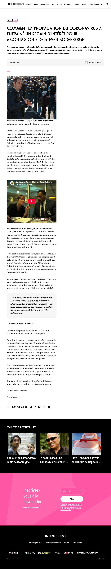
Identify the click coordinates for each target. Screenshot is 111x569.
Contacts (66, 543)
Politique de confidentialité (53, 543)
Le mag (84, 4)
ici (48, 139)
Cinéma (28, 4)
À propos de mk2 (77, 543)
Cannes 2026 (44, 4)
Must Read (67, 4)
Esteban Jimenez (96, 62)
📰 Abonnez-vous (95, 4)
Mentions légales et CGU (35, 543)
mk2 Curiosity (57, 4)
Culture (76, 4)
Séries (36, 4)
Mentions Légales (101, 558)
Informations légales (65, 510)
